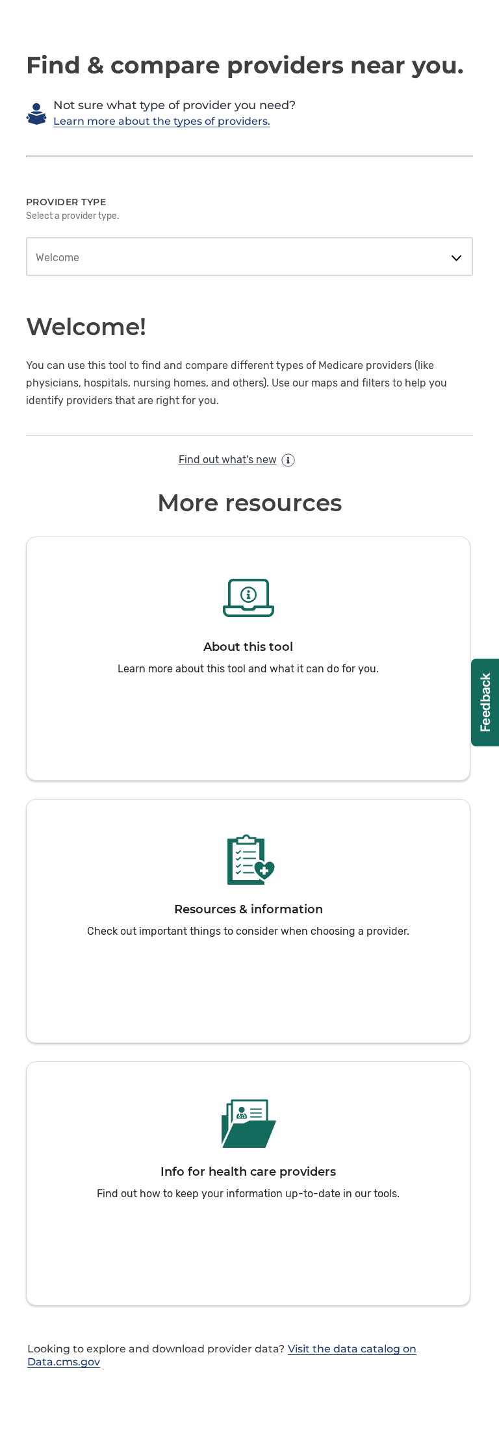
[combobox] (249, 258)
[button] (248, 659)
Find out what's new (228, 459)
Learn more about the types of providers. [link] (161, 121)
